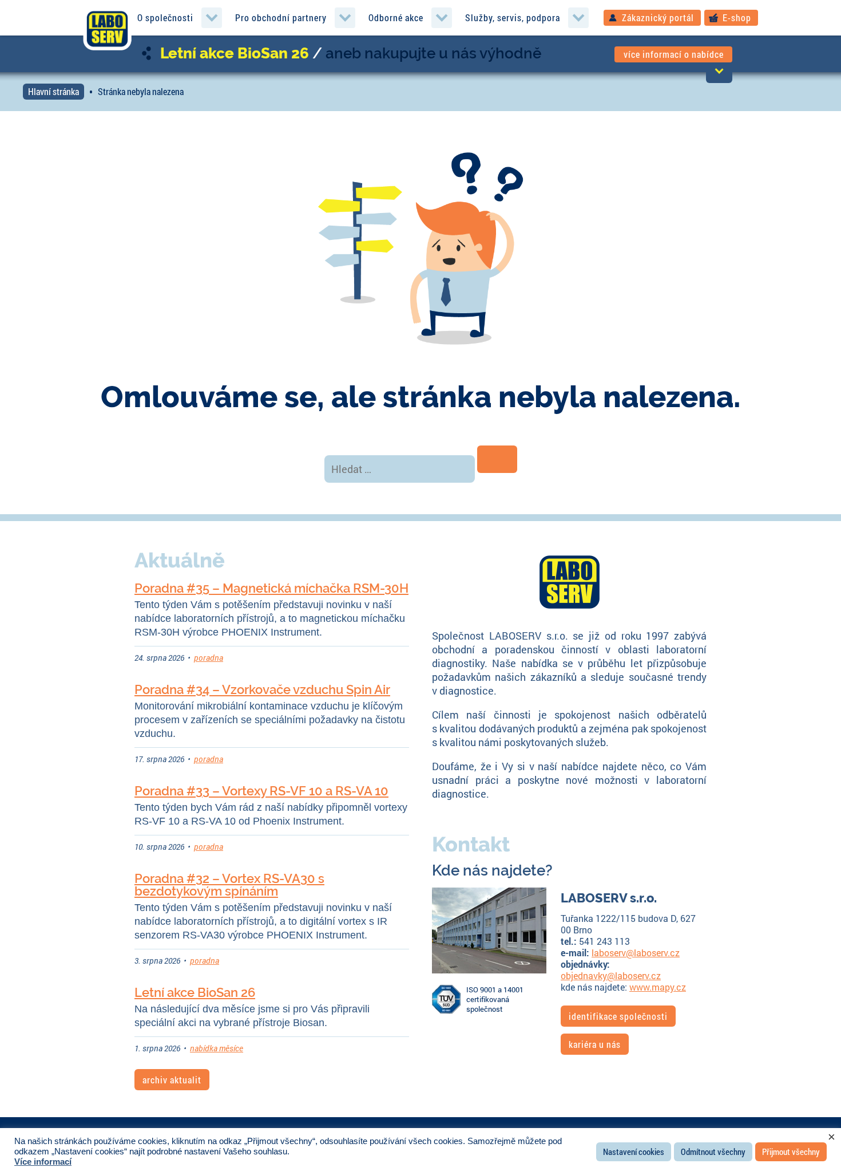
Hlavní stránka (53, 91)
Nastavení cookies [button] (633, 1151)
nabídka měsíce (216, 1048)
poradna (208, 657)
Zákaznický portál (658, 17)
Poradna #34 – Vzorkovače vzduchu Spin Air (262, 689)
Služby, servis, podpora (512, 17)
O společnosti (165, 17)
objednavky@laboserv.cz (611, 975)
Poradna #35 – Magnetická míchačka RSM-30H (271, 588)
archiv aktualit (171, 1080)
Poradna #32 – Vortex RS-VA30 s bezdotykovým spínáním (229, 884)
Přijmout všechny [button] (791, 1151)
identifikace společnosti (618, 1016)
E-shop (737, 17)
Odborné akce (395, 17)
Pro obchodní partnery (281, 17)
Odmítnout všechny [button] (713, 1151)
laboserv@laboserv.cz (636, 953)
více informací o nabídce (674, 54)
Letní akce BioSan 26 (234, 53)
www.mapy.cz (657, 987)
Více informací (43, 1161)
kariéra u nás (595, 1044)
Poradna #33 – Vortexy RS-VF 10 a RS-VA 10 (261, 790)
